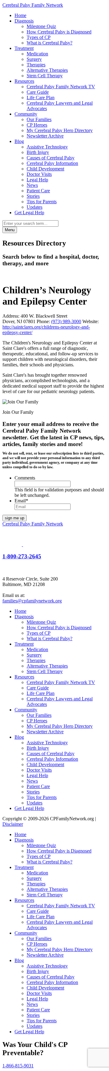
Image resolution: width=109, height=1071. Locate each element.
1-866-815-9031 (18, 1065)
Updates (34, 207)
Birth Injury (38, 152)
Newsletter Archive (45, 135)
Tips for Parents (42, 201)
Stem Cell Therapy (45, 75)
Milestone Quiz (41, 26)
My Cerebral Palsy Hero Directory (60, 130)
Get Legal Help (29, 212)
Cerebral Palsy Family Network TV (61, 86)
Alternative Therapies (47, 70)
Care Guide (38, 92)
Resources (24, 81)
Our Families (39, 119)
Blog (19, 141)
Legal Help (37, 179)
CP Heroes (37, 124)
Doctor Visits (39, 174)
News (32, 185)
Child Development (45, 168)
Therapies (36, 64)
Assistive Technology (47, 146)
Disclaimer (12, 824)
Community (26, 114)
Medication (37, 53)
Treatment (24, 48)
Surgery (34, 59)
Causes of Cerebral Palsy (50, 157)
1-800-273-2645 (21, 556)
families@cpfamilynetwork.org (32, 600)
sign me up (14, 518)
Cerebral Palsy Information (52, 163)
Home (20, 15)
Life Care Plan (40, 97)
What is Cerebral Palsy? (49, 42)
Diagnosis (24, 20)
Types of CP (39, 37)
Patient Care (38, 190)
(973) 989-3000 (66, 321)
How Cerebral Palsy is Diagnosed (59, 31)
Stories (33, 196)
